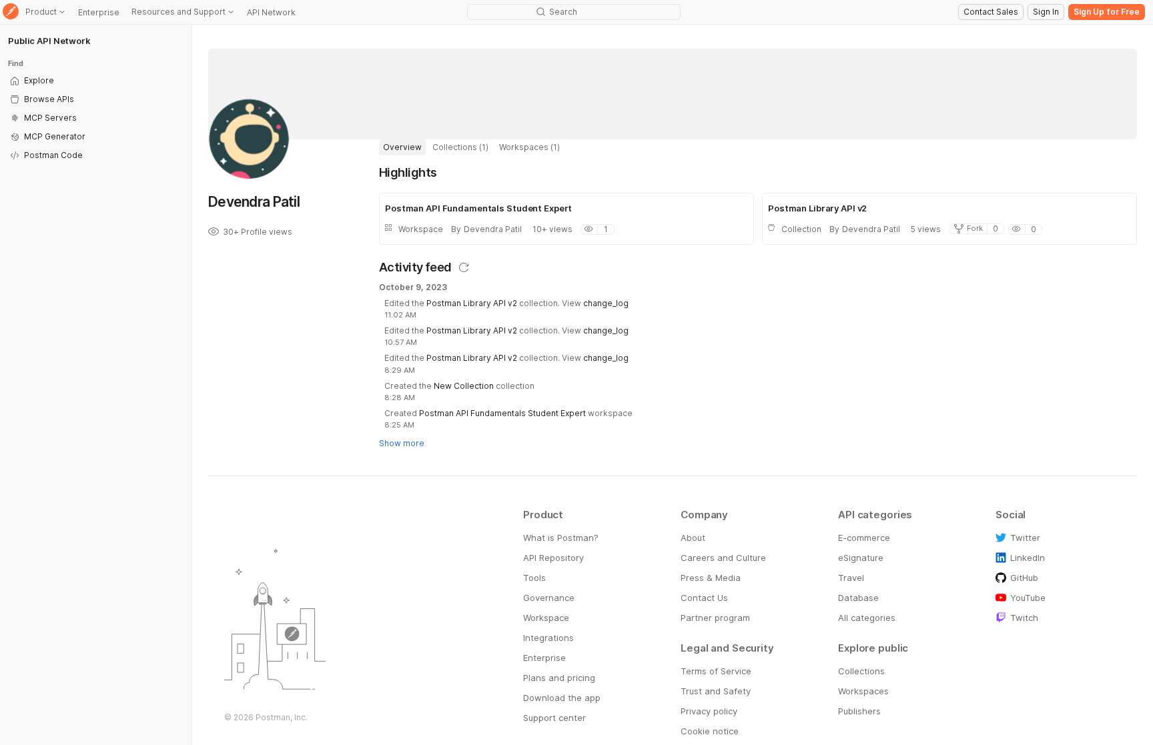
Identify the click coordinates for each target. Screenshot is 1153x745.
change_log (606, 303)
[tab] (402, 147)
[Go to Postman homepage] (11, 12)
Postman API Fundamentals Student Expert (502, 413)
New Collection (464, 386)
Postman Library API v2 (471, 303)
